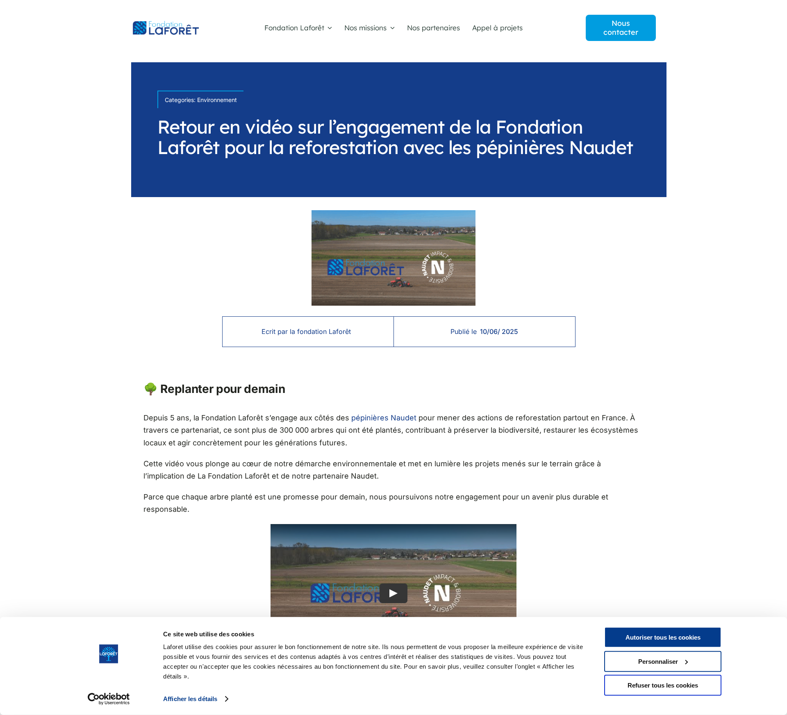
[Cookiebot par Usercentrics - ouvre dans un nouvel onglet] (109, 699)
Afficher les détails (190, 698)
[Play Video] (393, 593)
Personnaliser (658, 661)
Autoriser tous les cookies (663, 637)
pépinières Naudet (383, 417)
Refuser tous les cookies (663, 685)
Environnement (217, 99)
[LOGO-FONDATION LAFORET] (165, 24)
